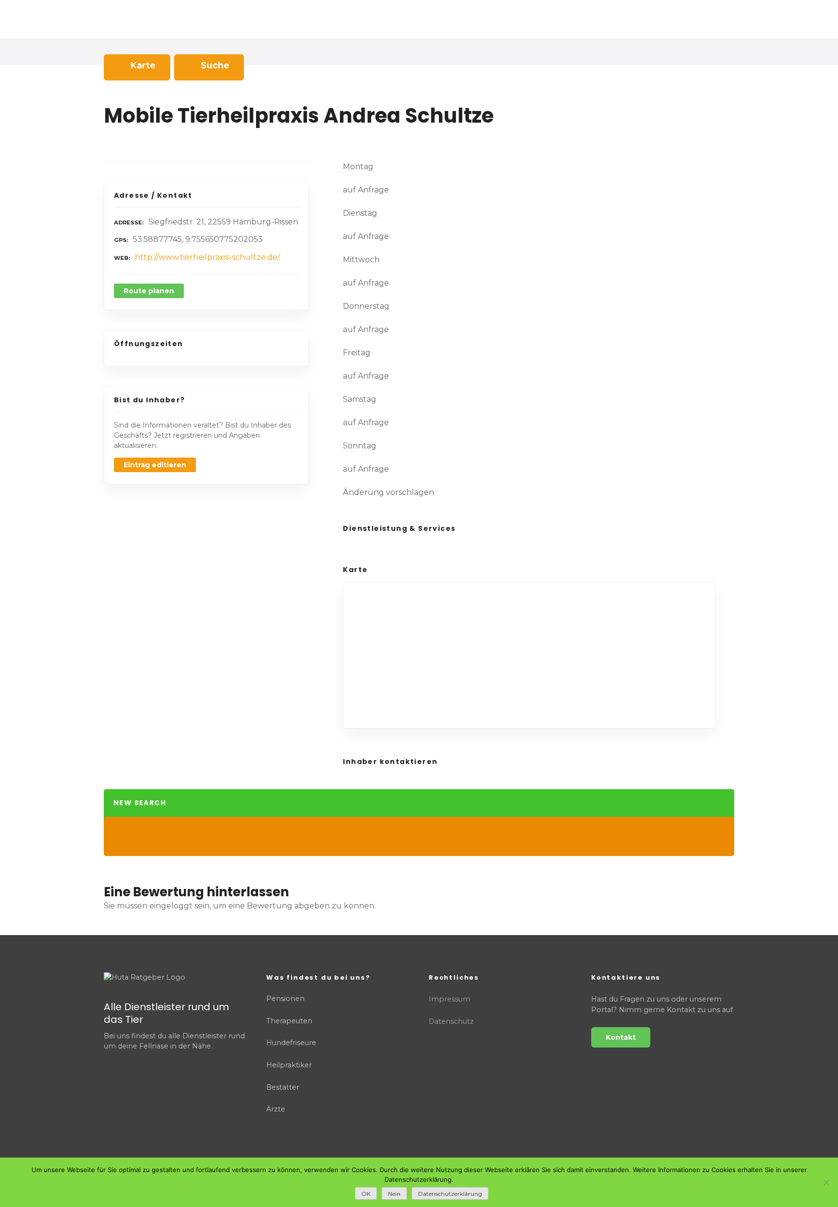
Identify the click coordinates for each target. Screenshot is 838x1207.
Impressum (449, 999)
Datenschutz (451, 1021)
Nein (394, 1193)
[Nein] (826, 1182)
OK (366, 1193)
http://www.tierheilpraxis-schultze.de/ (207, 257)
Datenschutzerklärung (450, 1193)
